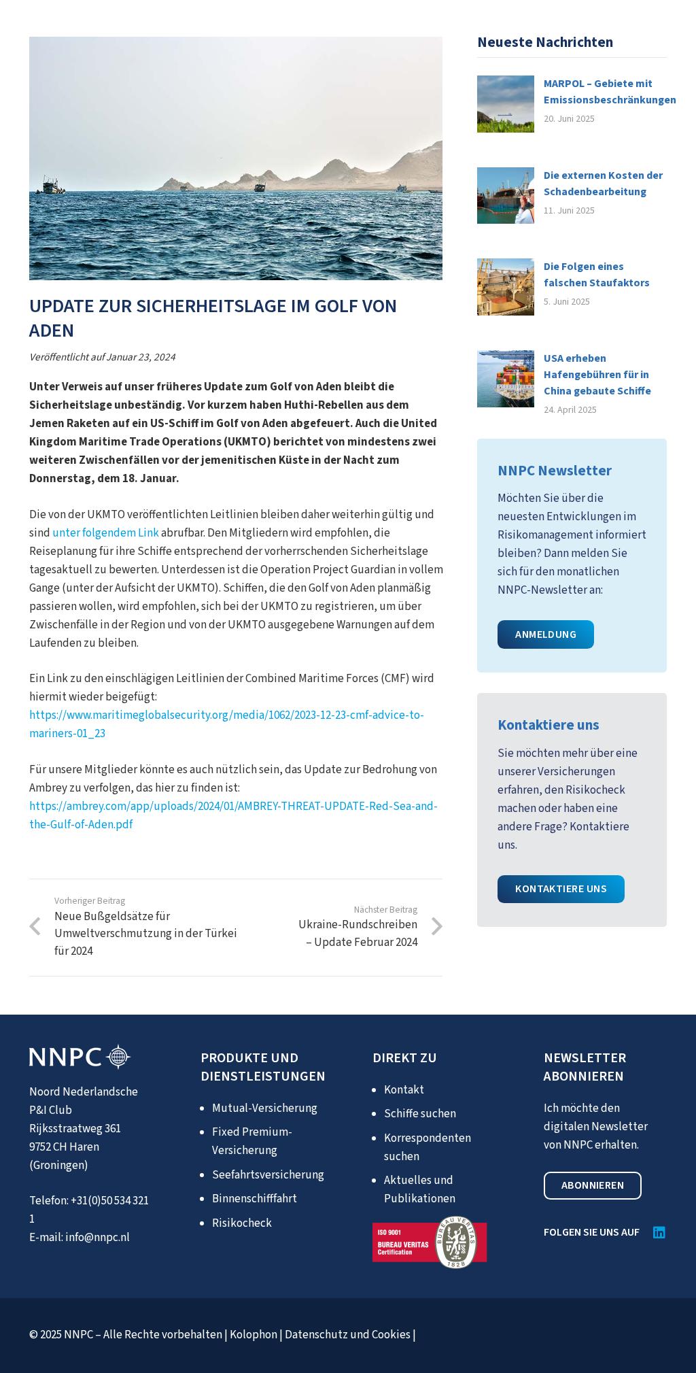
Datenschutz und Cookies (348, 1335)
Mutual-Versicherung (264, 1108)
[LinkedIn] (659, 1233)
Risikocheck (242, 1223)
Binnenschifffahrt (254, 1199)
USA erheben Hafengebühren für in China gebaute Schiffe (597, 375)
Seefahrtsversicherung (268, 1175)
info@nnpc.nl (97, 1238)
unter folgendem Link (105, 533)
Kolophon (253, 1335)
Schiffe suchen (420, 1114)
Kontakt (404, 1090)
